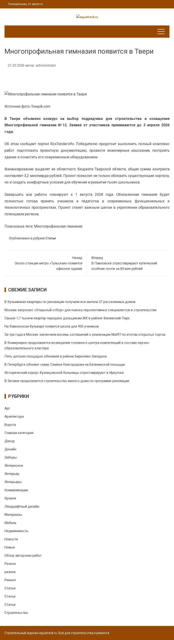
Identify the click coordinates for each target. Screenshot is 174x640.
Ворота (10, 425)
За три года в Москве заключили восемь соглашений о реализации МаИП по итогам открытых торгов (85, 334)
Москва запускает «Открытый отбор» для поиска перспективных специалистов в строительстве (81, 310)
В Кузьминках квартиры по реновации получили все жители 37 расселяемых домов (70, 302)
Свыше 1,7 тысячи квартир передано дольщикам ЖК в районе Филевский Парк (67, 318)
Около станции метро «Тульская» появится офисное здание (48, 263)
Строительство (16, 613)
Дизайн (10, 449)
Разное (10, 564)
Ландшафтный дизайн (22, 506)
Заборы (11, 457)
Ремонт (10, 580)
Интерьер (12, 474)
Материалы (13, 515)
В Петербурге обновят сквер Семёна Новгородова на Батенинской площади (65, 364)
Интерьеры (13, 482)
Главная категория (19, 433)
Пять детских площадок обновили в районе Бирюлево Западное (56, 356)
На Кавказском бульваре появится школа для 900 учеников (52, 326)
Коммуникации (16, 490)
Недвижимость (16, 531)
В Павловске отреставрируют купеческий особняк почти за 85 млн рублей (124, 263)
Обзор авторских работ (23, 555)
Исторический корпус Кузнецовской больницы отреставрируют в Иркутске (64, 373)
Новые (10, 547)
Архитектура (14, 416)
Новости (11, 539)
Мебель (11, 523)
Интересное (14, 466)
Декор (10, 441)
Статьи (51, 238)
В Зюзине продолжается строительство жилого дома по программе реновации (67, 381)
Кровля (10, 498)
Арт (7, 408)
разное (10, 572)
